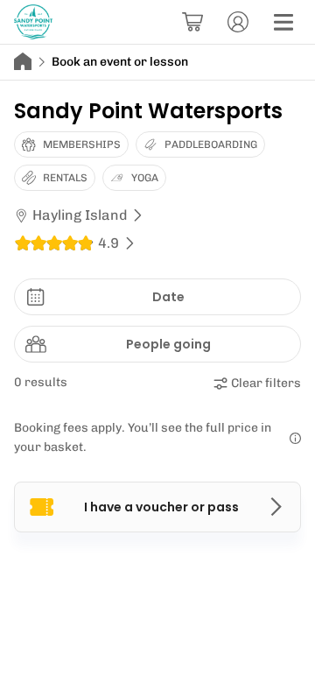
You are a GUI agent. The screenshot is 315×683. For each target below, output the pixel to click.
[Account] (238, 21)
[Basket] (192, 21)
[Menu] (283, 21)
